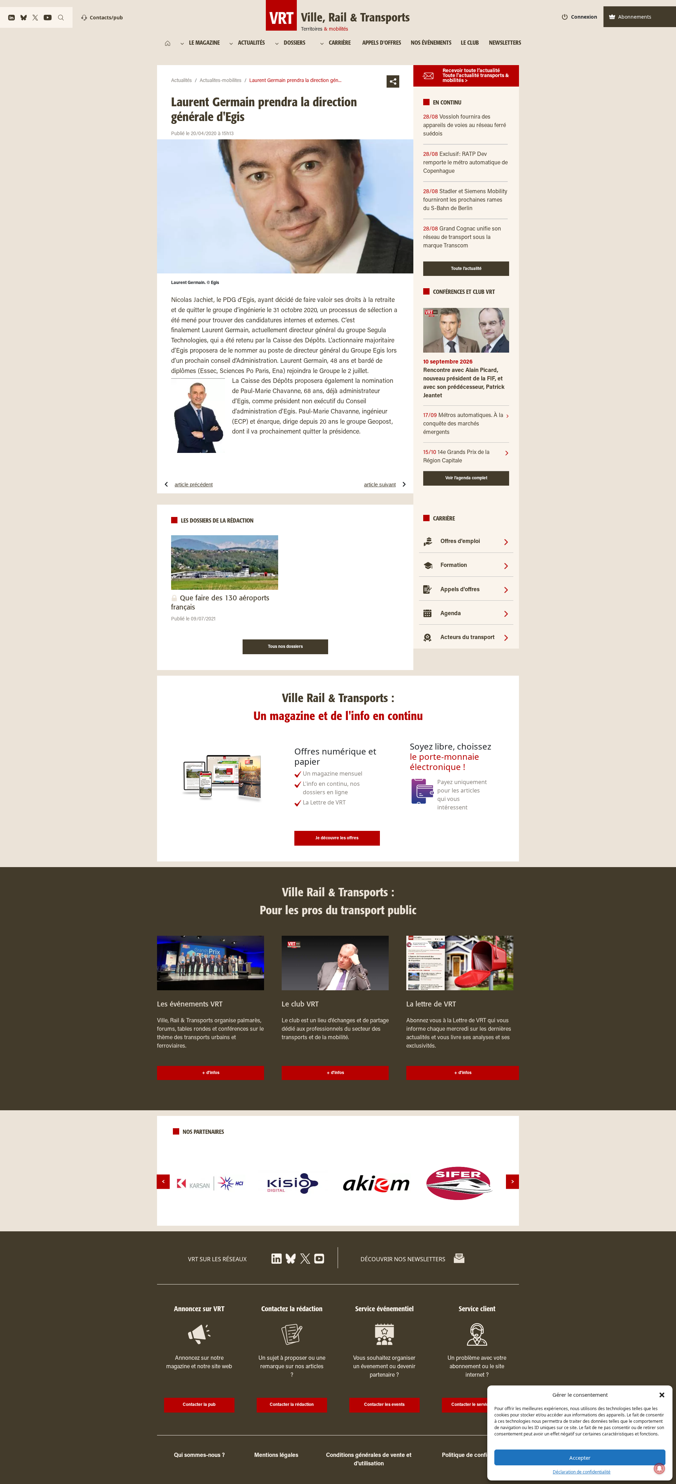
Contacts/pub (106, 17)
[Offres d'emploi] (506, 541)
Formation (453, 565)
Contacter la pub (199, 1405)
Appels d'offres (460, 590)
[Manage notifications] (659, 1468)
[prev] (163, 1181)
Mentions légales (276, 1455)
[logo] (210, 1183)
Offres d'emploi (460, 541)
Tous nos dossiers (285, 647)
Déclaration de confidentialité (582, 1472)
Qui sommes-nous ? (199, 1455)
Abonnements (634, 16)
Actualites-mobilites (221, 80)
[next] (512, 1181)
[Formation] (506, 565)
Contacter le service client (476, 1405)
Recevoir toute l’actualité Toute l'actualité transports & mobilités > (476, 76)
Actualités (181, 80)
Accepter (579, 1457)
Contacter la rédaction (292, 1405)
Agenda (450, 614)
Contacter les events (384, 1405)
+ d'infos (210, 1073)
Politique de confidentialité (477, 1455)
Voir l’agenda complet (466, 478)
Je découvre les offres (336, 838)
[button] (661, 1394)
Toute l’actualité (466, 269)
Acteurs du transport (467, 637)
